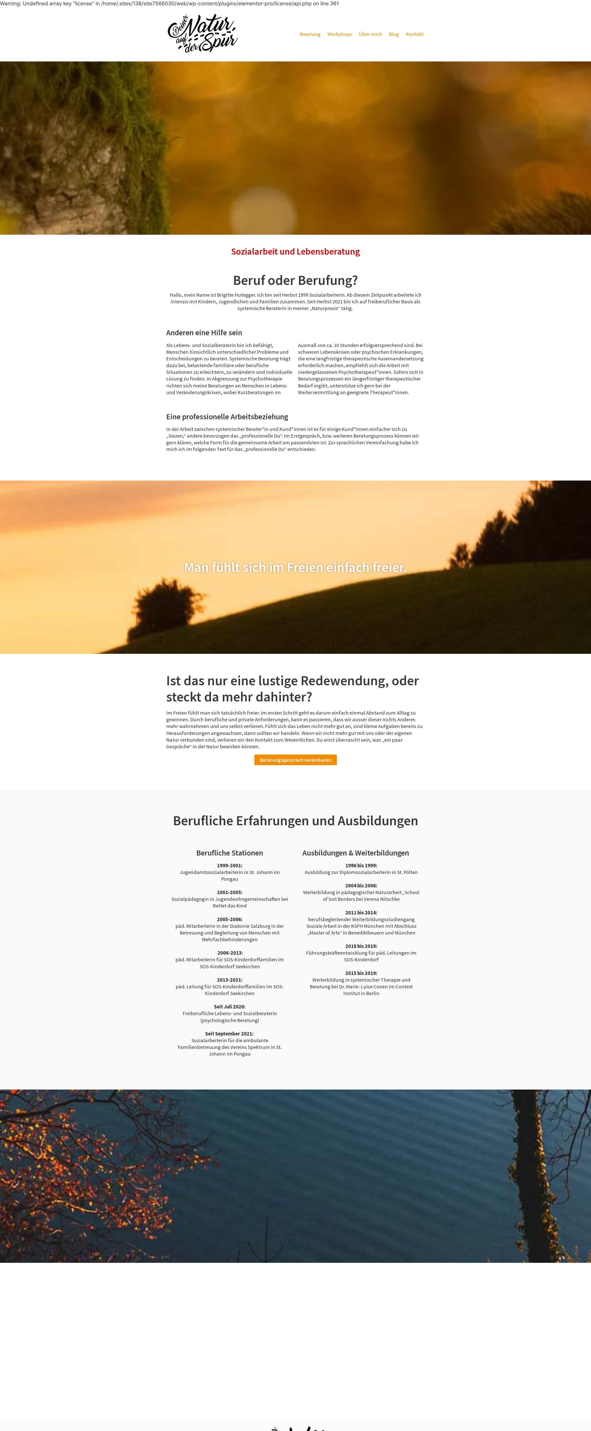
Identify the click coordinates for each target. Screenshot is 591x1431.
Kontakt (415, 34)
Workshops (339, 34)
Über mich (370, 34)
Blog (394, 34)
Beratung (310, 34)
